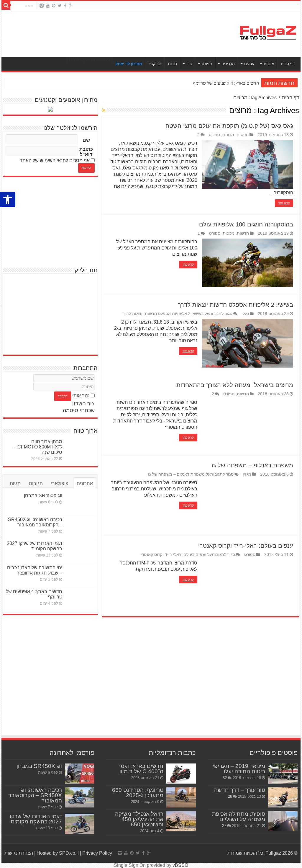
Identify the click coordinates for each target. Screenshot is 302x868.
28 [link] (230, 796)
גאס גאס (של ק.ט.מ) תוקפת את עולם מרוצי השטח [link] (229, 126)
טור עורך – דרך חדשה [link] (239, 790)
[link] (7, 199)
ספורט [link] (207, 64)
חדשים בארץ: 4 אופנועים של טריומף (226, 83)
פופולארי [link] (59, 483)
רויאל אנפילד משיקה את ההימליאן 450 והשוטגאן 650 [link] (139, 819)
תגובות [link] (36, 483)
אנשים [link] (249, 64)
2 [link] (198, 135)
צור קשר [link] (155, 64)
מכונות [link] (269, 64)
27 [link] (224, 825)
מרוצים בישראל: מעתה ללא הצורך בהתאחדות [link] (234, 385)
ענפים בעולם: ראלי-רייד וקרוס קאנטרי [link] (245, 545)
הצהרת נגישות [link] (18, 853)
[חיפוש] (5, 5)
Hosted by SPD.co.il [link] (58, 853)
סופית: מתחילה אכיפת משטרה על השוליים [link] (238, 816)
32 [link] (225, 778)
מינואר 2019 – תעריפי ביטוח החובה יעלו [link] (239, 768)
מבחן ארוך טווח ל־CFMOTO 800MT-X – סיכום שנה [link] (38, 447)
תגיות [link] (15, 483)
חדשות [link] (243, 135)
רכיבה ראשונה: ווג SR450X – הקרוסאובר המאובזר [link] (35, 522)
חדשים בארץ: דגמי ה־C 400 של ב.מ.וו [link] (141, 768)
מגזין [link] (247, 474)
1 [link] (199, 233)
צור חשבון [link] (83, 404)
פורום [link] (172, 64)
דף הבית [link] (288, 64)
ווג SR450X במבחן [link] (43, 495)
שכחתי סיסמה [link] (79, 410)
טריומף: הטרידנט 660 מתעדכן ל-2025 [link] (137, 792)
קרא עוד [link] (284, 203)
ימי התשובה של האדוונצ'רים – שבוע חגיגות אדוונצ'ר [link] (34, 570)
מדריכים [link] (228, 64)
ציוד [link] (189, 64)
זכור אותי (81, 395)
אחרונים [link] (85, 483)
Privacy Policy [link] (97, 853)
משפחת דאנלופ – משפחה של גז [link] (252, 465)
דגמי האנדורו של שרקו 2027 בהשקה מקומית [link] (34, 546)
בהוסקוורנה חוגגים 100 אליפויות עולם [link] (246, 224)
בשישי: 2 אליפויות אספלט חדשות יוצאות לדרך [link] (235, 304)
